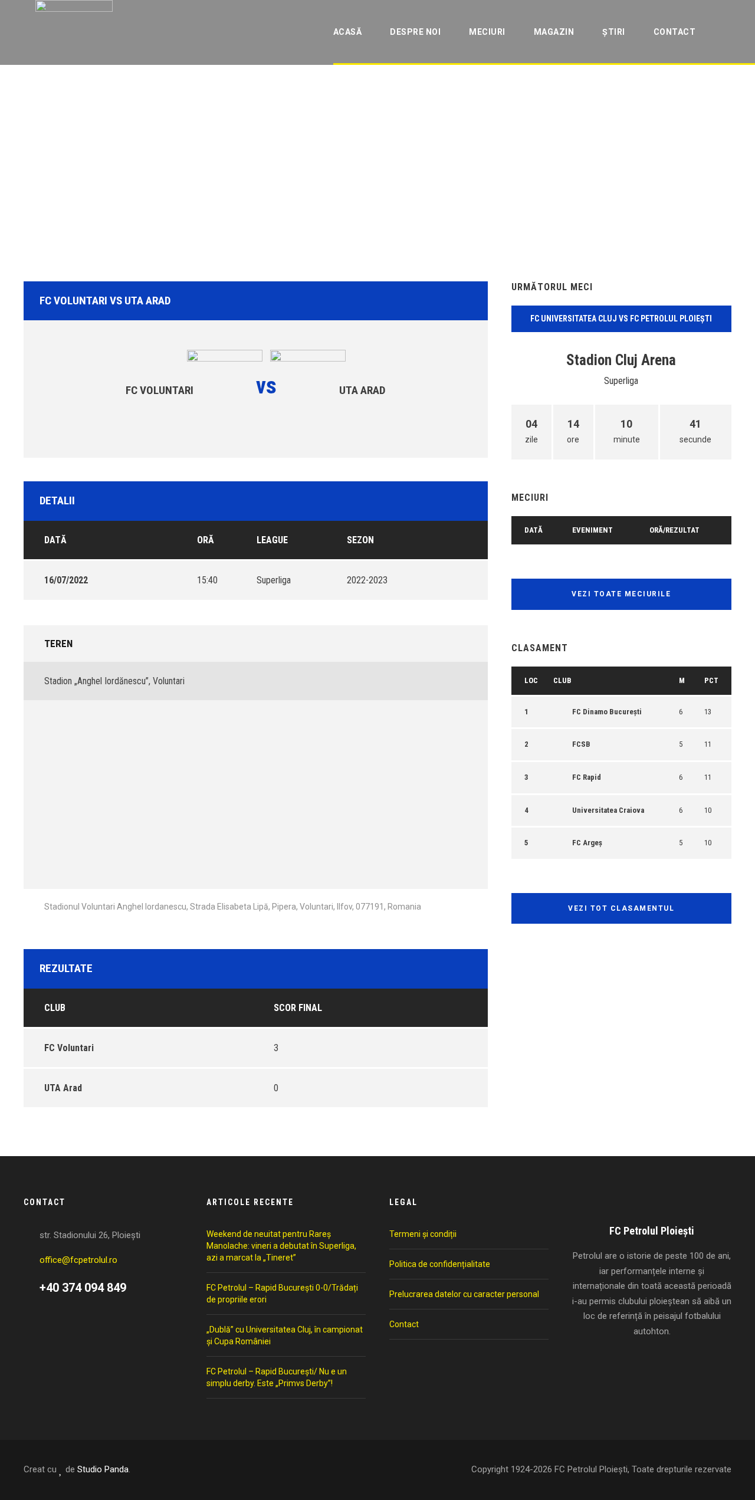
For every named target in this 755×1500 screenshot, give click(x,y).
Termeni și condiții (423, 1234)
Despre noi (415, 32)
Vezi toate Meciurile (621, 594)
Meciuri (487, 32)
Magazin (554, 32)
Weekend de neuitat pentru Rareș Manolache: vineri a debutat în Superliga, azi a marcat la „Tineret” (281, 1245)
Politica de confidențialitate (439, 1264)
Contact (675, 32)
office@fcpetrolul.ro (78, 1260)
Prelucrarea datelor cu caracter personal (464, 1294)
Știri (613, 32)
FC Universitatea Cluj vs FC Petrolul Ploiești (621, 318)
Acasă (347, 32)
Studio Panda (103, 1469)
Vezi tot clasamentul (621, 908)
